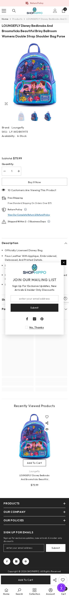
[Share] (54, 580)
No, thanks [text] (36, 327)
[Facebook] (7, 561)
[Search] (14, 11)
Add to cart (26, 579)
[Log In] (55, 11)
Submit (56, 548)
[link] (18, 384)
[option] (34, 3)
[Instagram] (16, 561)
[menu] (4, 11)
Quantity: (8, 164)
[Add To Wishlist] (62, 579)
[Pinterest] (25, 561)
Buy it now (34, 182)
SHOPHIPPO (33, 571)
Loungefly (18, 127)
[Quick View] (47, 429)
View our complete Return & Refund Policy (29, 214)
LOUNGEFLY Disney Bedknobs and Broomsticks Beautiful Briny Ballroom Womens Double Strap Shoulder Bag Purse (34, 477)
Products (17, 18)
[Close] (63, 262)
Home (5, 18)
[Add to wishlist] (47, 417)
